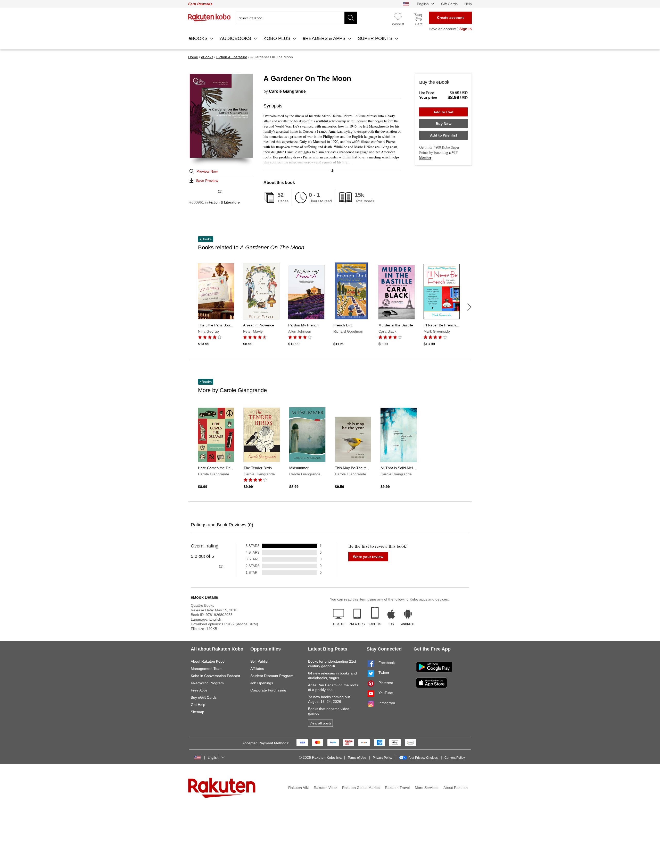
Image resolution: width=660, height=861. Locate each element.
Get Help (198, 705)
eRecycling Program (207, 683)
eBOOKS (198, 38)
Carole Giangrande (287, 91)
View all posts (320, 723)
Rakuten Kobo (209, 17)
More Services (426, 788)
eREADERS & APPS (325, 38)
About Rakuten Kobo (208, 661)
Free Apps (199, 690)
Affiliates (257, 668)
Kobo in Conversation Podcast (215, 676)
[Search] (350, 18)
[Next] (469, 307)
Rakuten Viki (298, 788)
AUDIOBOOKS (236, 38)
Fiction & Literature (224, 202)
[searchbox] (296, 18)
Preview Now (207, 171)
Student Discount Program (271, 676)
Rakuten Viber (325, 788)
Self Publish (259, 661)
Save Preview (207, 181)
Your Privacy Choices (423, 757)
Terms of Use (357, 757)
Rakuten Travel (397, 788)
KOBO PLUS (277, 38)
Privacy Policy (382, 757)
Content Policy (454, 757)
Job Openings (261, 683)
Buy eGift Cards (204, 697)
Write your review (368, 557)
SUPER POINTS (376, 38)
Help (468, 4)
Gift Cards (449, 4)
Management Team (206, 668)
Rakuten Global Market (361, 788)
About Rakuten (455, 788)
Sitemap (197, 712)
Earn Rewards (200, 4)
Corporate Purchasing (268, 690)
